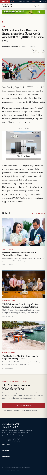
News (4, 22)
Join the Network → (23, 405)
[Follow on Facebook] (4, 440)
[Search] (39, 5)
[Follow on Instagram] (14, 440)
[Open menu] (43, 5)
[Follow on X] (9, 440)
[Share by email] (38, 51)
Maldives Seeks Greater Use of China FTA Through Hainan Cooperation (20, 254)
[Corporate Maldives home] (8, 5)
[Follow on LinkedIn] (18, 440)
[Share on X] (34, 51)
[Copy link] (43, 51)
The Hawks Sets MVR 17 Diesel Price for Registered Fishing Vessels (20, 357)
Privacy (6, 470)
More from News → (38, 213)
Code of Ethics (15, 470)
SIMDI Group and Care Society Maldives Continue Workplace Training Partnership (20, 305)
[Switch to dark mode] (35, 5)
